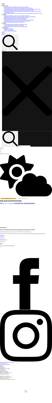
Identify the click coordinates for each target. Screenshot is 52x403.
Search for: (4, 50)
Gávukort (4, 33)
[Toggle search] (10, 42)
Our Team (2, 364)
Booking (4, 23)
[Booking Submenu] (6, 23)
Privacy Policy (11, 362)
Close (3, 3)
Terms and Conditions (4, 362)
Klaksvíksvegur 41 (3, 239)
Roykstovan (2, 237)
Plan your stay (5, 5)
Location (2, 235)
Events (3, 32)
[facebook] (26, 309)
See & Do (4, 14)
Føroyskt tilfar (5, 27)
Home (3, 4)
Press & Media (7, 364)
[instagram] (26, 361)
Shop (3, 34)
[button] (27, 91)
